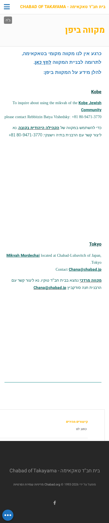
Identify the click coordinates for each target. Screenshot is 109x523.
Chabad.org (52, 484)
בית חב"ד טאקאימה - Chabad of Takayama (62, 7)
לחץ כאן (43, 62)
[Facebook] (54, 503)
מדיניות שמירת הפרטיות (28, 484)
